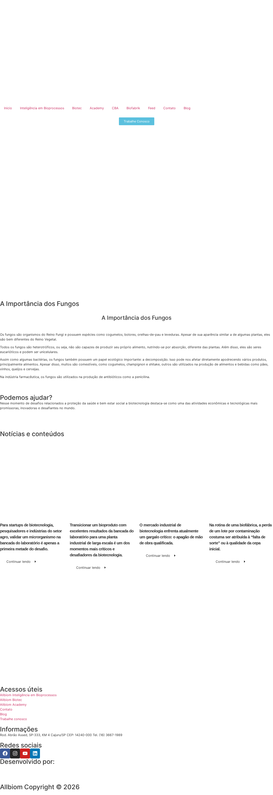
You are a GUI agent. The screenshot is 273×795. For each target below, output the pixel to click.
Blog (187, 108)
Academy (97, 108)
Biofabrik (133, 108)
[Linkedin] (35, 753)
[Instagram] (15, 753)
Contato (169, 108)
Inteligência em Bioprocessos (42, 108)
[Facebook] (5, 753)
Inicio (8, 108)
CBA (115, 108)
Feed (151, 108)
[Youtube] (25, 753)
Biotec (77, 108)
